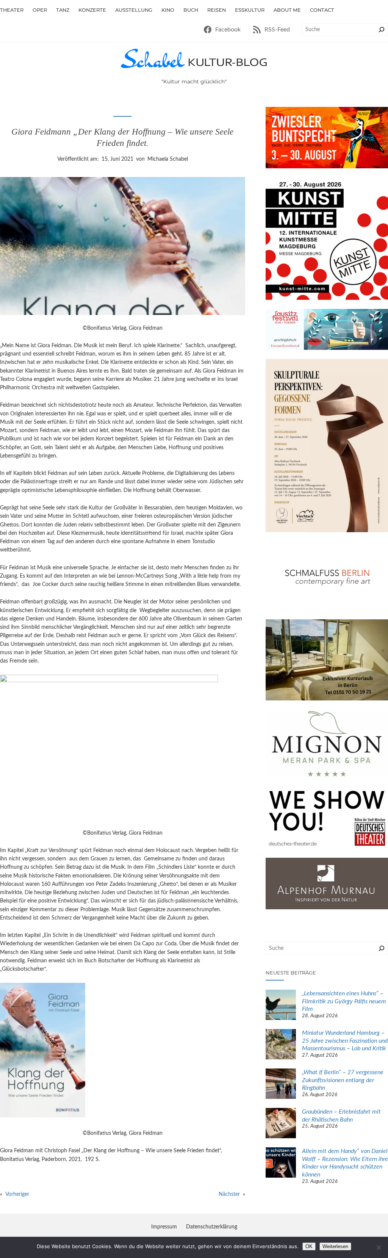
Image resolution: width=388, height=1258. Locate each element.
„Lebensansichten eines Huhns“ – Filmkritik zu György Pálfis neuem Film (344, 1001)
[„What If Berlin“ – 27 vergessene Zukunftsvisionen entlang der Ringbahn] (281, 1084)
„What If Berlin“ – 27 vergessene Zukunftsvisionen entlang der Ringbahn (342, 1080)
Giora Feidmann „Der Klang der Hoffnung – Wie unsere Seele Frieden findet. (122, 137)
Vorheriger (17, 1194)
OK (309, 1246)
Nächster (229, 1194)
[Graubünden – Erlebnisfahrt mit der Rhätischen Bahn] (281, 1124)
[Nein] (378, 1247)
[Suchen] (381, 29)
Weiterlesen (335, 1246)
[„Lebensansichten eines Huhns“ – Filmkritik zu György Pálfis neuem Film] (281, 1006)
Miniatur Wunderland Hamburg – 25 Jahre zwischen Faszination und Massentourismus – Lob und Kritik (345, 1040)
